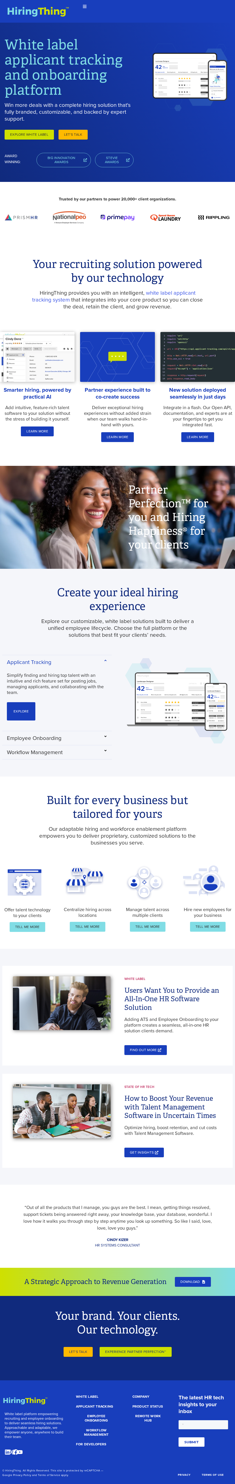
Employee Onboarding (34, 738)
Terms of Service (49, 1475)
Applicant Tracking (29, 662)
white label (159, 293)
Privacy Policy (22, 1475)
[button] (85, 6)
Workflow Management (35, 752)
